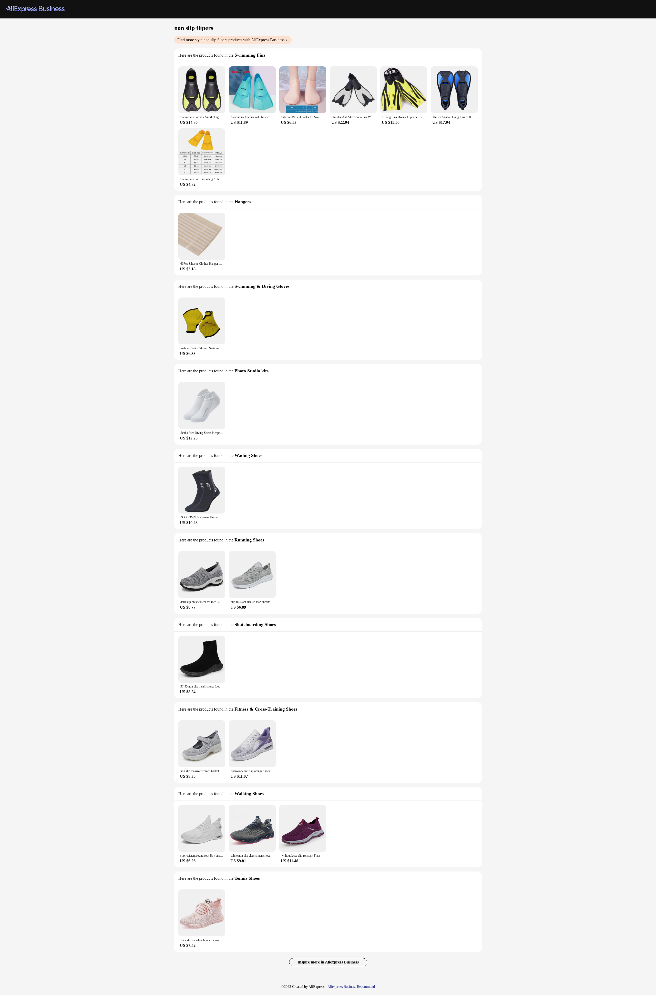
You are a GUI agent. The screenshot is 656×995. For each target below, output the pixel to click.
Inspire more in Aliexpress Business (328, 962)
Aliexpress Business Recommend (351, 987)
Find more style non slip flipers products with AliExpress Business (230, 40)
